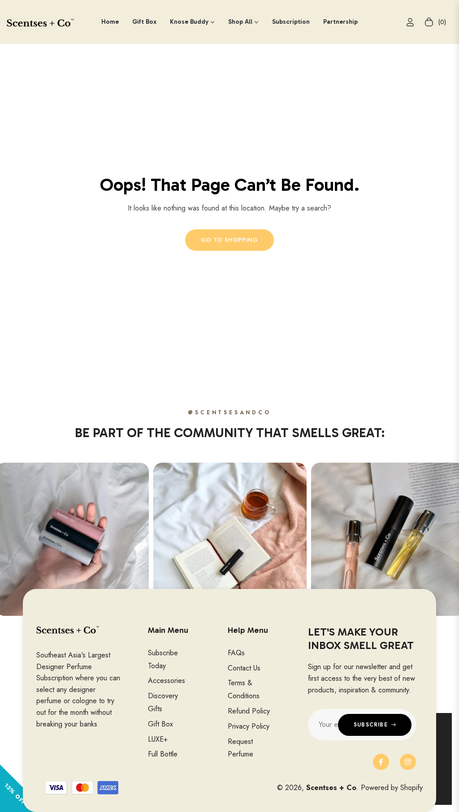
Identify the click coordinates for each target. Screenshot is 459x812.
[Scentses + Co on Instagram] (408, 762)
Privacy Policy (248, 726)
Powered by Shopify (392, 787)
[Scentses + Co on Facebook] (381, 762)
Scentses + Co (331, 787)
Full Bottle (163, 754)
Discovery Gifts (163, 702)
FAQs (236, 653)
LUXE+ (158, 739)
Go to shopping (229, 240)
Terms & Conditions (244, 689)
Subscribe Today (163, 659)
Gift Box (160, 724)
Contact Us (244, 668)
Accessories (166, 680)
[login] (410, 22)
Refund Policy (249, 711)
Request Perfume (240, 748)
